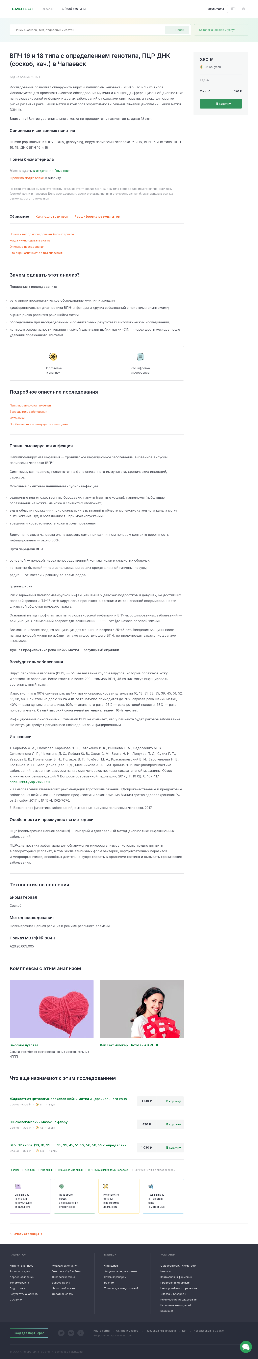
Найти (180, 30)
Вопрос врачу (61, 1282)
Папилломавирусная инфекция (31, 405)
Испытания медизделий (175, 1305)
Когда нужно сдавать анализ (30, 240)
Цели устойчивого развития (178, 1288)
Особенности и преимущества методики (39, 424)
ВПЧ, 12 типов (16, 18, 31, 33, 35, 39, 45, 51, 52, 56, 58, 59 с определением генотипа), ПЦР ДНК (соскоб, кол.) (70, 1145)
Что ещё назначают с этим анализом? (36, 253)
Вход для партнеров (29, 1333)
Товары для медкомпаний (121, 1288)
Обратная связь (62, 1293)
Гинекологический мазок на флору (39, 1122)
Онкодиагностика (63, 1277)
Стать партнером (115, 1277)
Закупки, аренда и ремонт (121, 1271)
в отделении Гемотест (51, 171)
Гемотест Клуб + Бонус (67, 1271)
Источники (17, 418)
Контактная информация (176, 1277)
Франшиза (111, 1265)
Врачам (109, 1282)
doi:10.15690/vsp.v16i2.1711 (30, 782)
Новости (166, 1271)
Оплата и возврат (127, 1330)
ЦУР (184, 1330)
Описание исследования (27, 246)
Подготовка (17, 1288)
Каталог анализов (21, 1265)
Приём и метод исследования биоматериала (42, 234)
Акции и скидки (20, 1271)
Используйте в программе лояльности (111, 1200)
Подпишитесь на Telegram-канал (156, 1200)
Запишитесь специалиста (23, 1200)
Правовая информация (175, 1282)
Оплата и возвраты (173, 1293)
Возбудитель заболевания (28, 411)
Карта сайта (102, 1330)
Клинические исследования (178, 1299)
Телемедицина (19, 1282)
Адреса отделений (22, 1277)
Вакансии (166, 1310)
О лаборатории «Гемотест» (178, 1265)
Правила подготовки (27, 178)
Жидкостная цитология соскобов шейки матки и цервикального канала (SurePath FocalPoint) (70, 1099)
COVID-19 (16, 1299)
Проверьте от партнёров (68, 1200)
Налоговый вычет (63, 1288)
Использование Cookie (209, 1330)
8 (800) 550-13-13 (74, 8)
